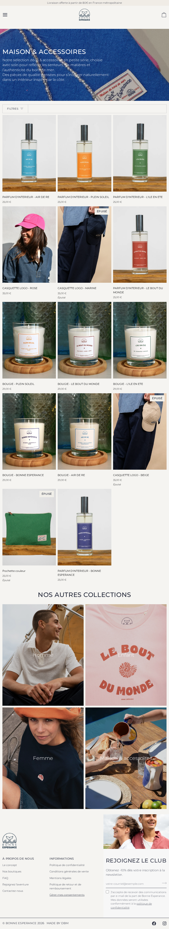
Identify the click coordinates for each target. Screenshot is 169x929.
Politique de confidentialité (67, 865)
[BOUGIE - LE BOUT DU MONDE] (84, 340)
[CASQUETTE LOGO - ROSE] (29, 244)
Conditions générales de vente (69, 871)
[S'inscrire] (163, 883)
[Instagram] (165, 923)
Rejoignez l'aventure (15, 884)
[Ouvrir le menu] (9, 15)
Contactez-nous (12, 890)
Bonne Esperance (21, 923)
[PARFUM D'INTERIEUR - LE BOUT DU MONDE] (140, 244)
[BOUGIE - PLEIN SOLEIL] (29, 340)
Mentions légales (60, 878)
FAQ (5, 878)
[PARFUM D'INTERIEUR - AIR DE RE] (29, 153)
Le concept (9, 865)
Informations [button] (62, 858)
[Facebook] (154, 923)
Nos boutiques (11, 871)
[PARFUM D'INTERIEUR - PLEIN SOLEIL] (84, 153)
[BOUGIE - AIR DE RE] (84, 431)
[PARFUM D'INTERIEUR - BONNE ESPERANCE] (84, 527)
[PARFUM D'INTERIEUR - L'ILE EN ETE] (140, 153)
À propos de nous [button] (18, 858)
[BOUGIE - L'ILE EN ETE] (140, 340)
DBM (65, 923)
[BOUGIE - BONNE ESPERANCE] (29, 431)
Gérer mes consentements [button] (67, 894)
